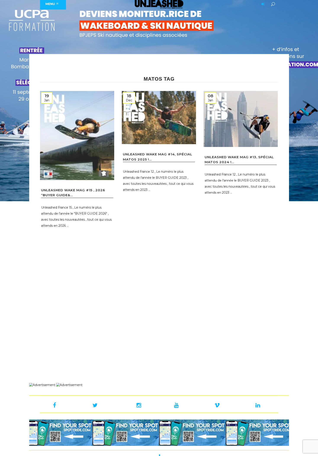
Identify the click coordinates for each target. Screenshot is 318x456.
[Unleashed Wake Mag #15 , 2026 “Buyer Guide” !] (77, 135)
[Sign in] (262, 4)
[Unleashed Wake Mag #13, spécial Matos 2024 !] (241, 119)
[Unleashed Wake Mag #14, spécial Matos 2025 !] (159, 117)
